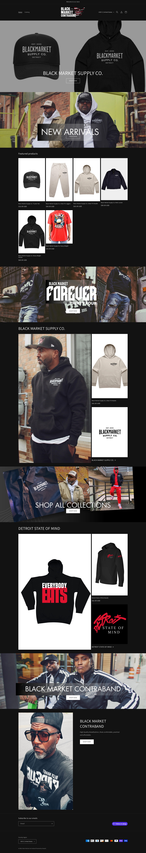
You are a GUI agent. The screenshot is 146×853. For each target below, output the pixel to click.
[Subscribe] (52, 823)
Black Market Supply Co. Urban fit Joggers (58, 204)
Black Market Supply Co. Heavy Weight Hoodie (29, 256)
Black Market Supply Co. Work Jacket (112, 202)
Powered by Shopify (41, 848)
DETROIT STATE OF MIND (102, 647)
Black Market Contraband (29, 848)
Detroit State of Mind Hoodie (100, 598)
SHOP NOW (73, 81)
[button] (117, 12)
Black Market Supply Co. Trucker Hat (29, 204)
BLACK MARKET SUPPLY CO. (103, 460)
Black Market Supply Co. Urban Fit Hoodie (85, 203)
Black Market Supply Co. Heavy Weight (57, 246)
